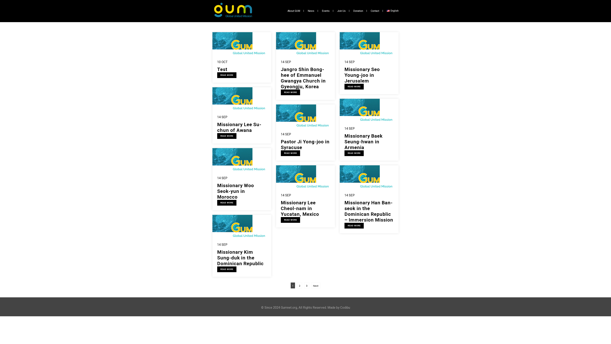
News (311, 11)
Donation (358, 11)
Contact (375, 11)
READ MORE (226, 75)
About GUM (294, 11)
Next (316, 285)
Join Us (341, 11)
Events (326, 11)
